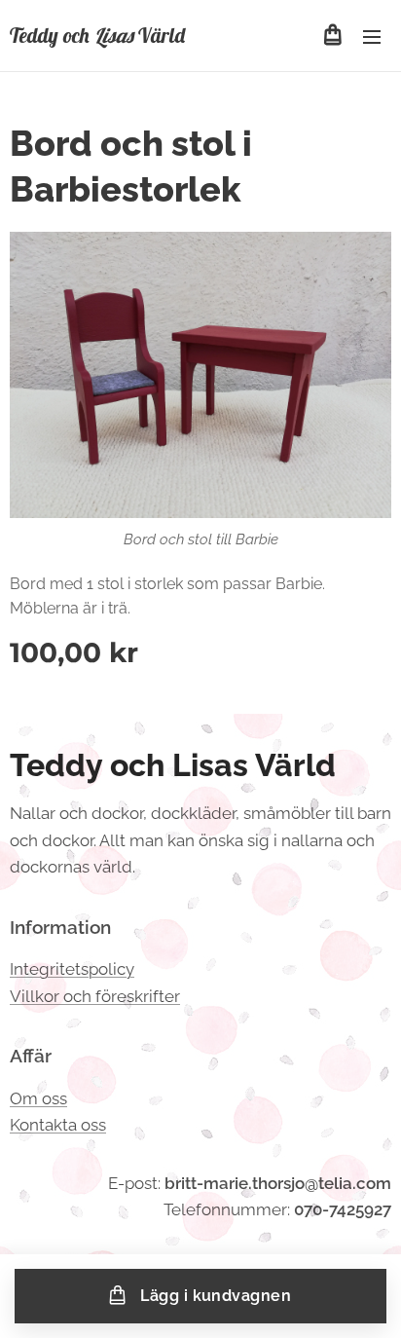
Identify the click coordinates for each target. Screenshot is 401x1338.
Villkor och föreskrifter (95, 996)
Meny (371, 36)
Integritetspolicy (72, 969)
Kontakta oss (58, 1124)
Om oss (38, 1098)
